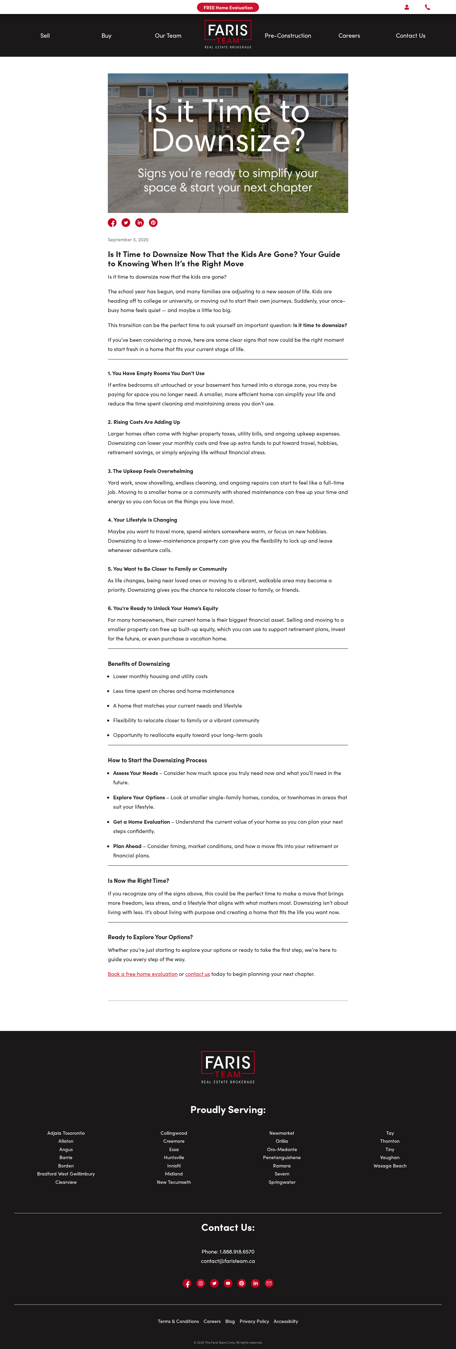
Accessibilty (286, 1321)
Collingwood (174, 1133)
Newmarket (281, 1133)
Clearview (66, 1182)
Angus (66, 1149)
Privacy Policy (254, 1321)
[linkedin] (139, 222)
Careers (349, 35)
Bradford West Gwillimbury (66, 1173)
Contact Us (411, 35)
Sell (45, 35)
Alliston (65, 1141)
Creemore (174, 1141)
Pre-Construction (288, 35)
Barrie (65, 1157)
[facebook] (112, 222)
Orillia (282, 1141)
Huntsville (174, 1157)
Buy (106, 35)
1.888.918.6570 (237, 1251)
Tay (390, 1133)
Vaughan (390, 1157)
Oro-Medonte (282, 1149)
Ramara (282, 1165)
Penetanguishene (282, 1157)
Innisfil (174, 1165)
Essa (174, 1149)
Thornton (390, 1141)
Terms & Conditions (178, 1321)
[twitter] (126, 222)
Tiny (390, 1149)
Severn (282, 1173)
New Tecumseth (174, 1182)
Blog (230, 1321)
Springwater (282, 1182)
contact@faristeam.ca (228, 1260)
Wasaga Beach (390, 1165)
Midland (174, 1173)
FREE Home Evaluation (228, 7)
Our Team (168, 35)
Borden (66, 1165)
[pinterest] (153, 222)
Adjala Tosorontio (66, 1133)
